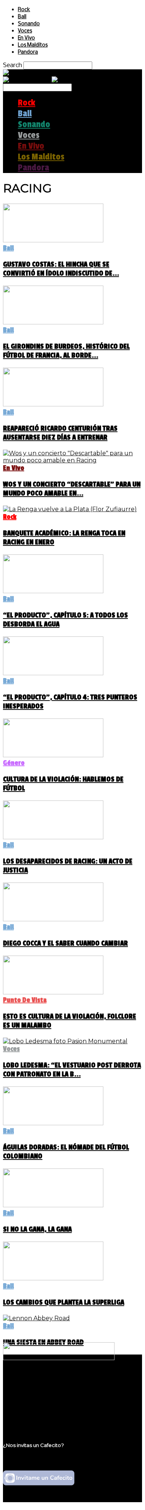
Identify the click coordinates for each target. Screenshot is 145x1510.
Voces (25, 31)
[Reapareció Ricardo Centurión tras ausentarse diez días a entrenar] (53, 404)
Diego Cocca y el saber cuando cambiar (65, 943)
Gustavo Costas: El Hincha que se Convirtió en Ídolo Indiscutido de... (61, 269)
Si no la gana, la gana (37, 1229)
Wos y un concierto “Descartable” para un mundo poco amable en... (72, 489)
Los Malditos (33, 45)
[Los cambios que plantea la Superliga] (53, 1278)
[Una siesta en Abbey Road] (36, 1318)
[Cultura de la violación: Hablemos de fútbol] (53, 755)
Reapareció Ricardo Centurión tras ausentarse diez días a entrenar (60, 433)
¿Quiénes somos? (43, 1389)
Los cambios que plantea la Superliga (63, 1302)
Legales (29, 1396)
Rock (24, 10)
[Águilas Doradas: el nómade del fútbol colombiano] (53, 1123)
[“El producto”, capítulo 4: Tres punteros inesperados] (53, 673)
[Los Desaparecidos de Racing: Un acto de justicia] (53, 837)
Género (14, 763)
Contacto (31, 1410)
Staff (25, 1403)
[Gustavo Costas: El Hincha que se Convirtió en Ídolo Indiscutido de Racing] (53, 240)
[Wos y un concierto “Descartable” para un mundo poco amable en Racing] (72, 460)
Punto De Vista (24, 1000)
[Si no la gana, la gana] (53, 1205)
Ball (22, 17)
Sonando (29, 24)
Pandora (28, 52)
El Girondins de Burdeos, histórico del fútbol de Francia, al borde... (66, 351)
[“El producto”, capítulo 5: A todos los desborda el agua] (53, 591)
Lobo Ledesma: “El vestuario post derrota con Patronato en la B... (72, 1070)
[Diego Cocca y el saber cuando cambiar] (53, 919)
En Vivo (26, 38)
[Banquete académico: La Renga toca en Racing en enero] (70, 509)
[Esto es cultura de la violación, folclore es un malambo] (53, 992)
